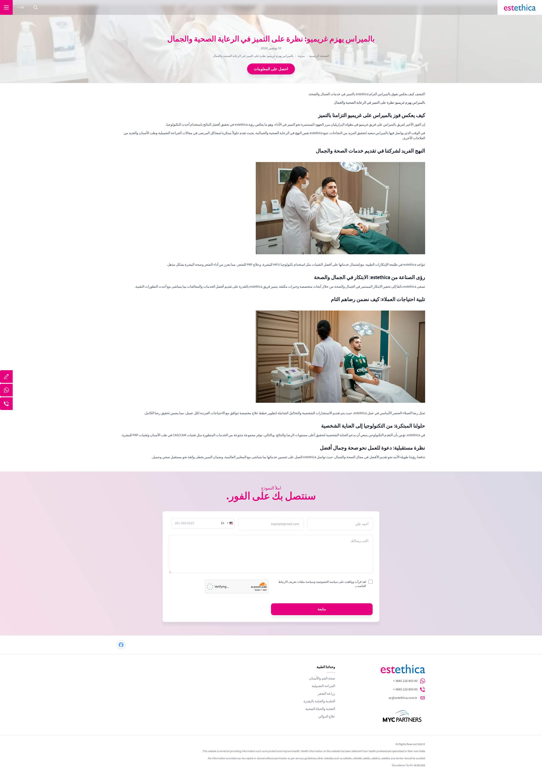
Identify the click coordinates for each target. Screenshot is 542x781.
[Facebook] (121, 645)
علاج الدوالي (326, 716)
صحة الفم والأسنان (322, 678)
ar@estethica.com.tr (403, 698)
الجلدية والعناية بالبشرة (319, 701)
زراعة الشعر (326, 694)
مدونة (301, 56)
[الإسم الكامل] (6, 376)
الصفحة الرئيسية (319, 56)
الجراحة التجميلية (323, 686)
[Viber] (6, 403)
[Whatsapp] (6, 390)
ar (22, 7)
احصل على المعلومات (271, 69)
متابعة (322, 609)
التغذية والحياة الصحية (320, 709)
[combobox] (227, 523)
